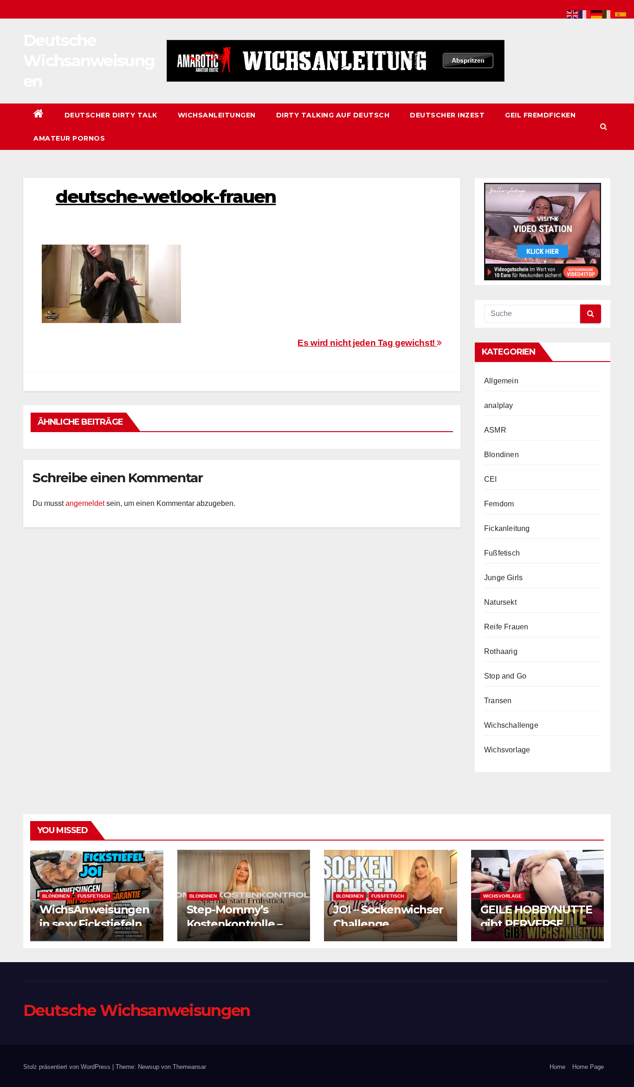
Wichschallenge (511, 725)
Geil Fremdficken (540, 115)
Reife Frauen (506, 627)
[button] (603, 126)
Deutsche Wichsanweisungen (89, 61)
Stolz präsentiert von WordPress (67, 1066)
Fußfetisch (502, 553)
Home (557, 1066)
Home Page (588, 1066)
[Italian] (609, 14)
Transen (497, 701)
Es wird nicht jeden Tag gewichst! (367, 343)
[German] (597, 14)
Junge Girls (503, 578)
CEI (490, 479)
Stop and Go (505, 676)
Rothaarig (501, 651)
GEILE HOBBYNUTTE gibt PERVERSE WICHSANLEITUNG (536, 924)
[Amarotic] (336, 61)
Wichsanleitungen (217, 115)
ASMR (495, 430)
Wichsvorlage (507, 750)
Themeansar (189, 1066)
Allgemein (501, 381)
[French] (585, 14)
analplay (498, 405)
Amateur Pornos (69, 138)
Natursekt (500, 602)
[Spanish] (621, 14)
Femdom (499, 504)
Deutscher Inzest (447, 115)
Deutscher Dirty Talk (111, 115)
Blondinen (501, 455)
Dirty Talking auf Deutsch (333, 115)
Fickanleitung (507, 528)
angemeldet (84, 503)
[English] (573, 14)
